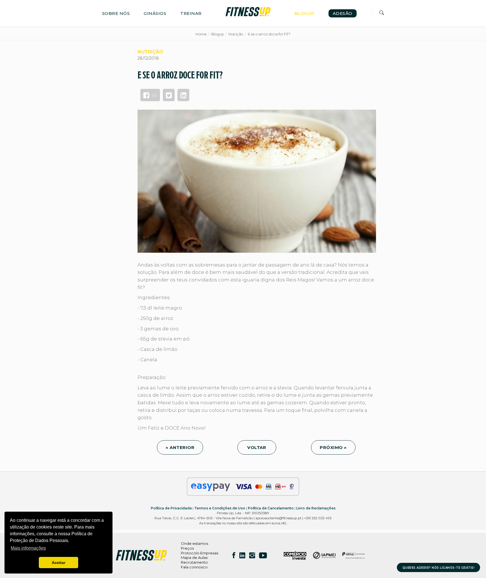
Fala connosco (194, 567)
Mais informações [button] (28, 548)
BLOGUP (304, 13)
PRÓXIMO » (333, 447)
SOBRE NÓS (116, 13)
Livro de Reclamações (316, 508)
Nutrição (235, 34)
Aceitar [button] (58, 562)
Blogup (217, 34)
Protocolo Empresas (199, 553)
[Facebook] (233, 555)
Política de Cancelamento (271, 508)
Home (200, 34)
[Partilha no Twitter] (169, 95)
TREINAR (191, 13)
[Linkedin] (242, 555)
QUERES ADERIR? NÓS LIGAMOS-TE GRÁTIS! (438, 568)
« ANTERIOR (180, 447)
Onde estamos (194, 543)
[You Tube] (263, 555)
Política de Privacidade (171, 508)
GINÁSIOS (155, 13)
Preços (187, 548)
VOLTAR (256, 447)
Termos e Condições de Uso (219, 508)
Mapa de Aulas (194, 557)
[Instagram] (252, 555)
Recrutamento (194, 562)
